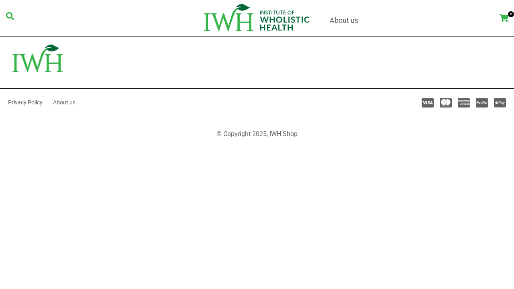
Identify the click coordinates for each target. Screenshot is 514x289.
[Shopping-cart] (504, 18)
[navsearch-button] (10, 18)
